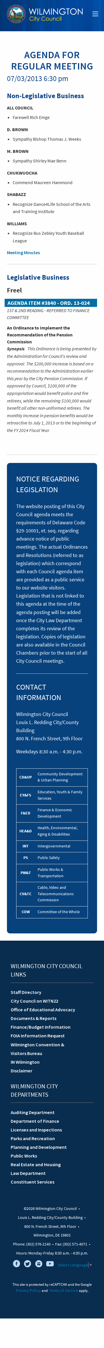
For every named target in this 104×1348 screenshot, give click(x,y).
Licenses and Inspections (36, 1130)
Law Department (28, 1173)
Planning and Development (39, 1147)
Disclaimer (21, 1071)
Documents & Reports (33, 1018)
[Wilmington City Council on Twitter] (28, 1265)
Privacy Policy (28, 1290)
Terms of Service (63, 1290)
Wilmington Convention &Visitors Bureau (37, 1049)
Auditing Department (33, 1112)
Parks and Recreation (33, 1138)
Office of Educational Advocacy (43, 1009)
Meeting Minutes (23, 252)
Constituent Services (32, 1182)
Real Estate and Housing (36, 1164)
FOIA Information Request (38, 1036)
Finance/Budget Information (40, 1027)
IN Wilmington (25, 1062)
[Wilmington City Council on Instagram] (39, 1265)
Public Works (24, 1156)
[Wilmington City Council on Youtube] (50, 1265)
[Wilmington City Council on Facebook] (16, 1265)
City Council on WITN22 (34, 1001)
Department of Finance (35, 1121)
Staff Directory (26, 992)
